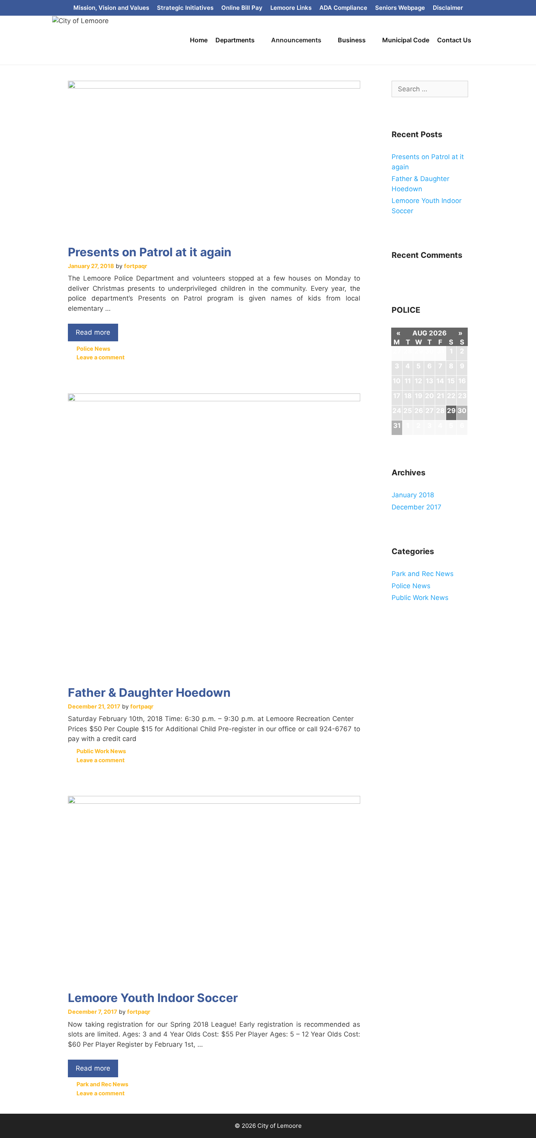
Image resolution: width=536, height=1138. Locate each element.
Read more (95, 330)
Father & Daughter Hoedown (149, 692)
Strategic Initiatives (185, 7)
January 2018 (413, 495)
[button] (261, 40)
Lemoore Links (291, 7)
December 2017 (416, 507)
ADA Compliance (343, 7)
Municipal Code (405, 40)
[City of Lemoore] (80, 20)
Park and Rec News (102, 1084)
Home (199, 40)
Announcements (296, 40)
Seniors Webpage (400, 7)
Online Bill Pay (242, 7)
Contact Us (454, 40)
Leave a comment (101, 357)
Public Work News (101, 751)
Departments (235, 40)
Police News (93, 348)
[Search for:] (430, 89)
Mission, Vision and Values (111, 7)
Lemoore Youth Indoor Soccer (153, 998)
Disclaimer (448, 7)
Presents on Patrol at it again (150, 252)
